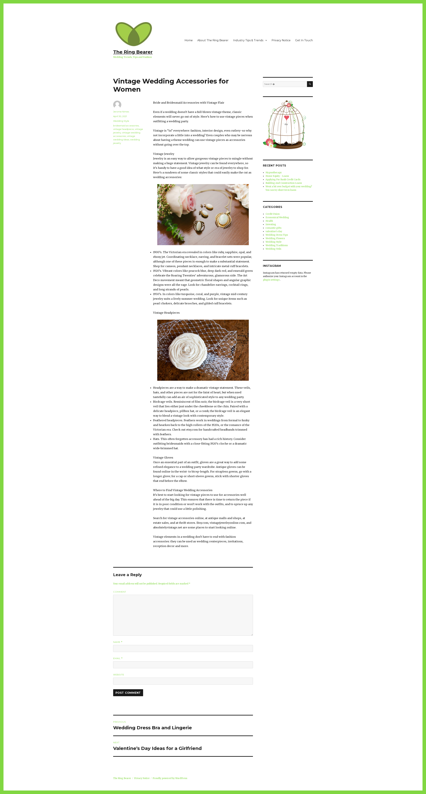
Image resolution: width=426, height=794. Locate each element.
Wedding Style (121, 121)
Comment (119, 591)
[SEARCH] (310, 84)
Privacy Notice (281, 40)
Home (189, 40)
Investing (271, 224)
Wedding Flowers (275, 238)
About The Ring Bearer (212, 40)
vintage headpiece (123, 129)
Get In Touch (304, 40)
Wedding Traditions (277, 245)
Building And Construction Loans (284, 183)
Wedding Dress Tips (277, 235)
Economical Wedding (277, 217)
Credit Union (273, 214)
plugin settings (271, 279)
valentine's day (274, 231)
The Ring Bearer (133, 52)
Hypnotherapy (274, 172)
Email (118, 658)
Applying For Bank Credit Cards (283, 179)
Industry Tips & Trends (248, 40)
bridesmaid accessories (126, 125)
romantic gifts (273, 228)
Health (269, 221)
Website (118, 674)
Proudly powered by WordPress (170, 778)
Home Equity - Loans (277, 176)
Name (117, 642)
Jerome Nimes (121, 111)
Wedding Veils (273, 248)
